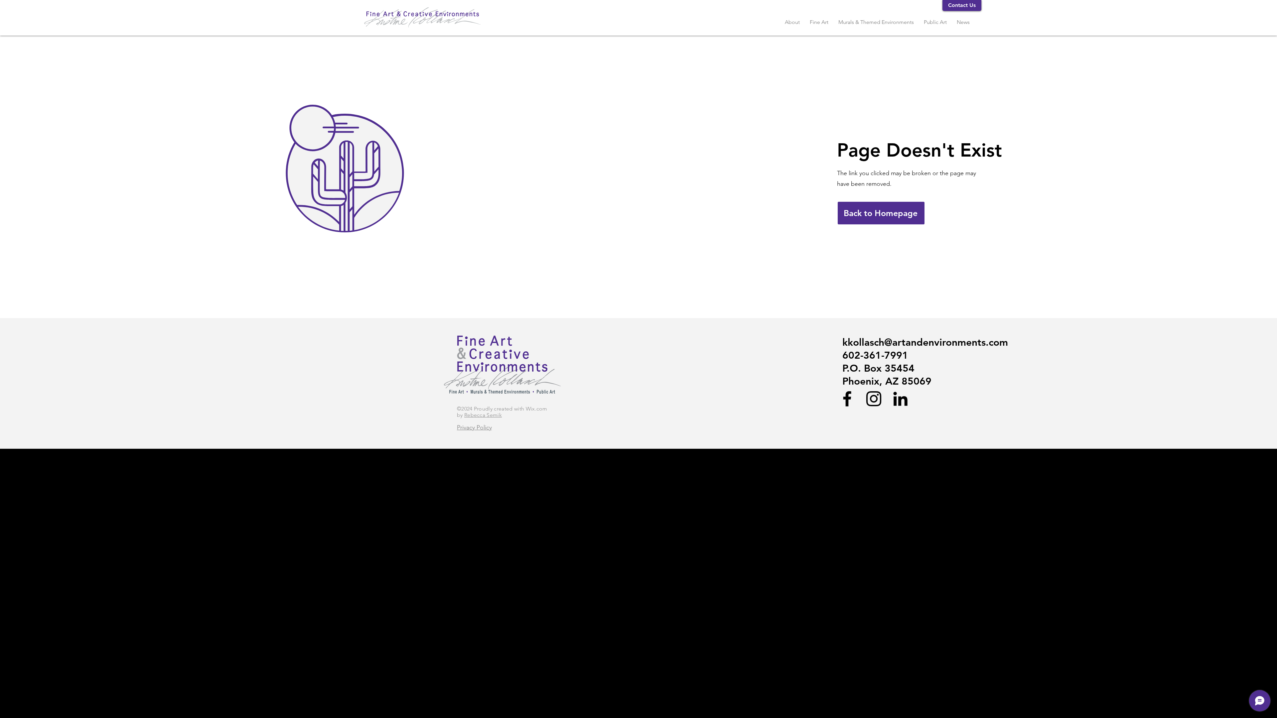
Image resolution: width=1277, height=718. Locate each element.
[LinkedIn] (900, 399)
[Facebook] (847, 399)
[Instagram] (874, 399)
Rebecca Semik (483, 415)
